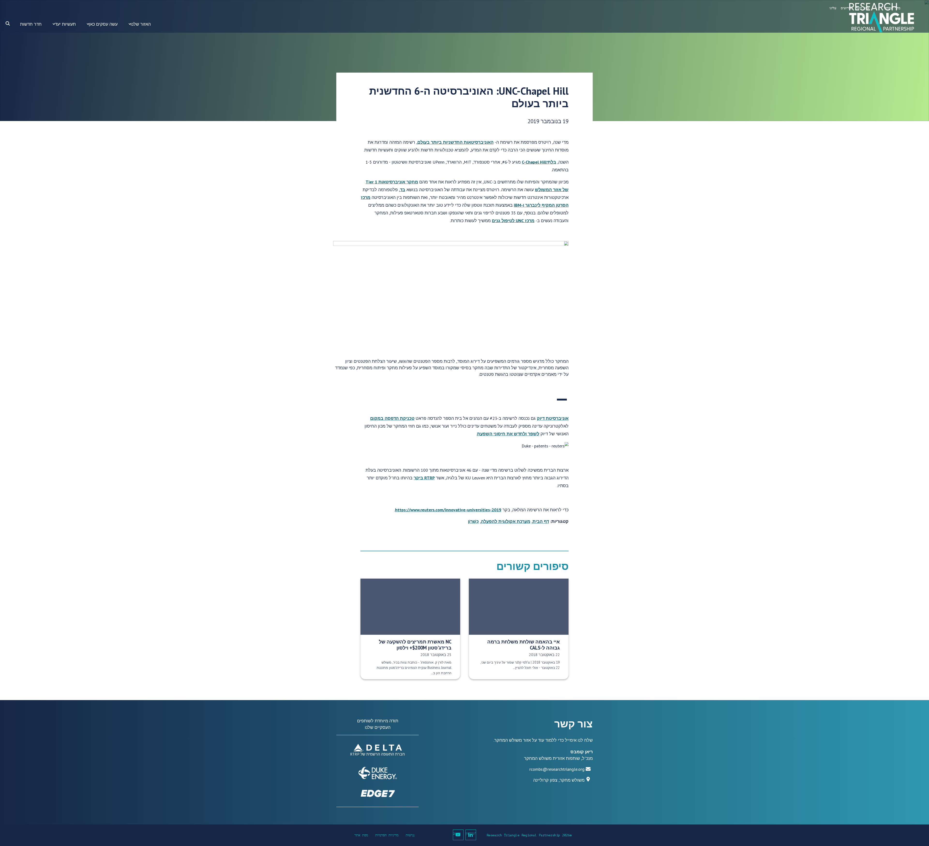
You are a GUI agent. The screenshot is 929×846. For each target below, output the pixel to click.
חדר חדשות (31, 24)
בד (402, 189)
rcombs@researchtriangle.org (556, 769)
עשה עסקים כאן (103, 24)
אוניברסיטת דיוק (553, 418)
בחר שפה (893, 8)
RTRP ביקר (424, 478)
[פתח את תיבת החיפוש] (7, 23)
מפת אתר (361, 835)
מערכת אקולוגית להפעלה (505, 521)
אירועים (846, 8)
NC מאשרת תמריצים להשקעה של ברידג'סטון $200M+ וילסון (415, 644)
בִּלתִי (551, 162)
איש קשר (862, 8)
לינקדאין (471, 833)
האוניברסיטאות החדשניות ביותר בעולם (455, 142)
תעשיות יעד (65, 24)
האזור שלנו (141, 24)
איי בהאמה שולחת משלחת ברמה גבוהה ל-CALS (523, 644)
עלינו (833, 8)
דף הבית (540, 521)
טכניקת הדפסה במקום (392, 418)
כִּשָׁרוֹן (473, 521)
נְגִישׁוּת (410, 835)
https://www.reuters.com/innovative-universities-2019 (448, 510)
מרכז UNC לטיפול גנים (513, 220)
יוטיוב (457, 833)
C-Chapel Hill (534, 162)
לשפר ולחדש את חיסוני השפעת (508, 434)
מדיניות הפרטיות (386, 835)
